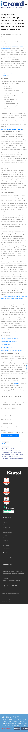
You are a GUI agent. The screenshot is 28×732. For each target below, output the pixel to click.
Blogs (5, 524)
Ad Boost (6, 559)
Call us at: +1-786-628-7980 (9, 582)
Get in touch (6, 578)
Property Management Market (9, 338)
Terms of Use (12, 599)
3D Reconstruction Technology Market (11, 350)
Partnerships (6, 537)
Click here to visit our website (10, 435)
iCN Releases (6, 545)
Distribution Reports (8, 532)
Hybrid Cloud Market (6, 347)
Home (5, 522)
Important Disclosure (6, 601)
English (4, 444)
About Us (6, 540)
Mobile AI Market (5, 344)
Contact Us (6, 542)
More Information (7, 728)
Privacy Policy (4, 599)
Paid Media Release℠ (8, 557)
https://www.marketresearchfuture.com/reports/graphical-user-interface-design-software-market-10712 (14, 298)
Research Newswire (16, 442)
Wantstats (16, 383)
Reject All (17, 728)
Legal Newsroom (7, 530)
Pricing (5, 535)
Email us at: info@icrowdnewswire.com (12, 580)
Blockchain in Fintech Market (9, 341)
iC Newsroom (7, 527)
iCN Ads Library (7, 548)
